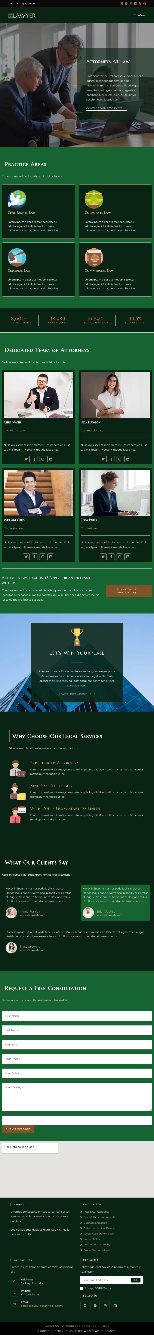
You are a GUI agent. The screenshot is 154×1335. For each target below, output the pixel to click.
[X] (84, 1305)
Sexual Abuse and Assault (99, 1217)
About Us (52, 1325)
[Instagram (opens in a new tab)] (131, 3)
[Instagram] (42, 459)
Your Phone (9, 1051)
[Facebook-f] (34, 459)
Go (136, 1280)
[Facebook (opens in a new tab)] (126, 3)
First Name (10, 1008)
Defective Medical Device (99, 1228)
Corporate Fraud (93, 1239)
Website (7, 1113)
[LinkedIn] (115, 1305)
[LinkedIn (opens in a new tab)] (135, 3)
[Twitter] (26, 459)
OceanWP (110, 1331)
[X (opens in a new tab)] (121, 3)
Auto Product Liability (97, 1244)
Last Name (10, 1023)
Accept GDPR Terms (98, 1288)
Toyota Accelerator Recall (99, 1233)
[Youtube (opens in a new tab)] (144, 3)
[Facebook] (95, 1305)
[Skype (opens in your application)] (140, 3)
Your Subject (10, 1066)
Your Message (12, 1080)
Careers (88, 1325)
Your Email (10, 1037)
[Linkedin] (50, 459)
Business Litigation (95, 1222)
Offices (103, 1325)
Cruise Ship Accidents (97, 1250)
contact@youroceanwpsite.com (42, 1305)
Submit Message (18, 1129)
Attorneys (70, 1325)
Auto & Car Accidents (96, 1211)
